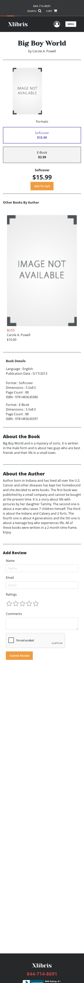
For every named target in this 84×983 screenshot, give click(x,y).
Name (10, 561)
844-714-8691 (42, 6)
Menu (71, 24)
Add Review (15, 552)
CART (49, 11)
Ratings (11, 594)
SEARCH (32, 11)
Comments (14, 614)
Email (10, 577)
